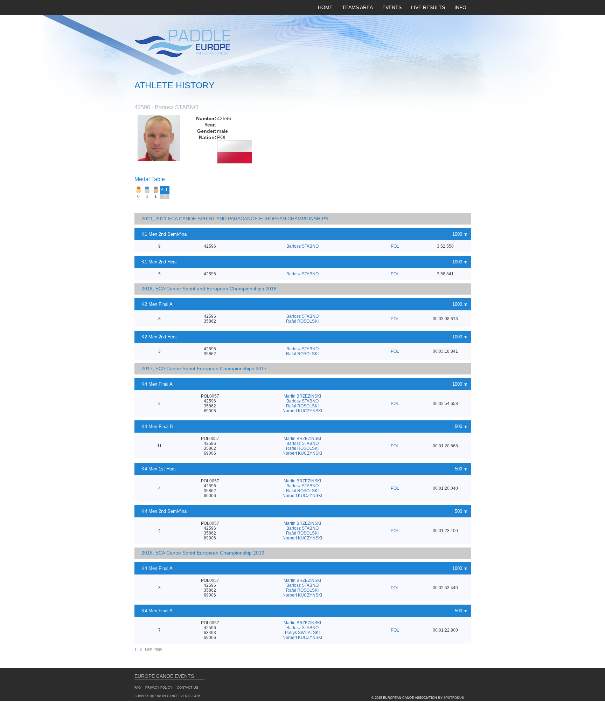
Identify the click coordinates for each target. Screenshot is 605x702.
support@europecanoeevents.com (167, 696)
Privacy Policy (158, 687)
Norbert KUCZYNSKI (302, 410)
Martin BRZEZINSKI (302, 396)
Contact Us (187, 687)
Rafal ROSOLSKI (302, 321)
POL (395, 246)
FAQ (137, 687)
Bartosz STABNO (302, 246)
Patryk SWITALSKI (302, 632)
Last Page (153, 649)
